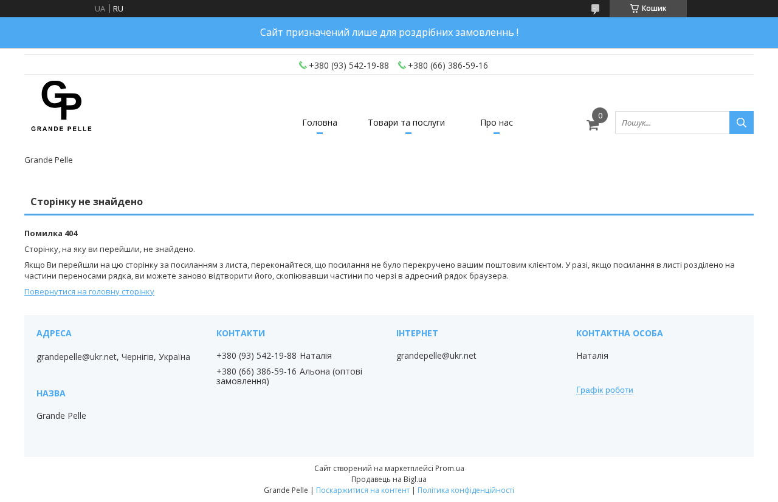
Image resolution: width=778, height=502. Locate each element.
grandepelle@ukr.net (436, 356)
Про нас (496, 122)
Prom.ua (449, 468)
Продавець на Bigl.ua (389, 479)
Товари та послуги (406, 122)
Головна (319, 122)
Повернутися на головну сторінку (89, 291)
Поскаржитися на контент (363, 490)
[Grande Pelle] (60, 117)
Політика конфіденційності (466, 490)
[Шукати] (741, 122)
